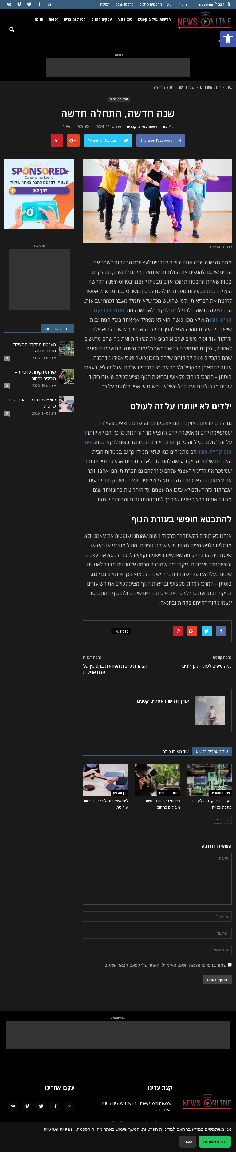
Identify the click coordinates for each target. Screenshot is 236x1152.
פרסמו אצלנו (124, 4)
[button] (228, 39)
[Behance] (49, 4)
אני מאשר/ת (215, 1141)
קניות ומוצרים (75, 19)
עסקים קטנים (101, 19)
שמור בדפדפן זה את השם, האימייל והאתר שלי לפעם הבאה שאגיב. (165, 965)
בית (229, 87)
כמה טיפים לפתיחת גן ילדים (207, 666)
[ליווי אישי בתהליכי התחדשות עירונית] (105, 779)
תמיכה (104, 4)
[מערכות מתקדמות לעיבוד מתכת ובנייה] (209, 779)
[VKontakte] (9, 4)
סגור (187, 1141)
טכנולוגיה (124, 19)
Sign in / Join (177, 4)
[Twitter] (29, 4)
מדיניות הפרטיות (58, 1129)
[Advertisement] (118, 67)
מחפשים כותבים (150, 4)
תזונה (39, 19)
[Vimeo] (19, 4)
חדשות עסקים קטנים (154, 19)
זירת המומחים (119, 99)
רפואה (53, 19)
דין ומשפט (119, 793)
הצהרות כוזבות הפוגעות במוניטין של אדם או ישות (115, 669)
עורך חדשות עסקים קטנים (147, 126)
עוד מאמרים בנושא (212, 751)
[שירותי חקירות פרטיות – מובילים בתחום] (157, 779)
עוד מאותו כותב (176, 751)
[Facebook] (39, 4)
